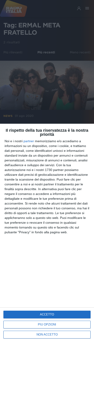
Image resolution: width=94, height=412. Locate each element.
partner (29, 141)
